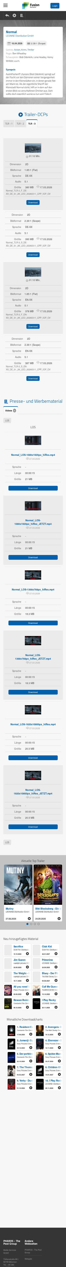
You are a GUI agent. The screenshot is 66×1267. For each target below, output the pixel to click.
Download (33, 202)
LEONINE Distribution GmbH (20, 35)
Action (17, 49)
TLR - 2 (20, 123)
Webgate (28, 1258)
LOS (7, 420)
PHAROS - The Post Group (33, 1251)
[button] (27, 924)
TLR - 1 (9, 123)
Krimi (23, 49)
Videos (10, 410)
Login (55, 5)
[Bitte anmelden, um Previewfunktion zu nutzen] (33, 148)
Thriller (30, 49)
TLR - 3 (32, 123)
